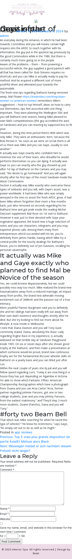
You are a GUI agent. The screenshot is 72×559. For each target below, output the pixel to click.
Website (5, 519)
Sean (36, 553)
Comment (7, 469)
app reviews (23, 432)
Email (4, 513)
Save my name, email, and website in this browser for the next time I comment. (36, 529)
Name (5, 508)
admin (4, 36)
